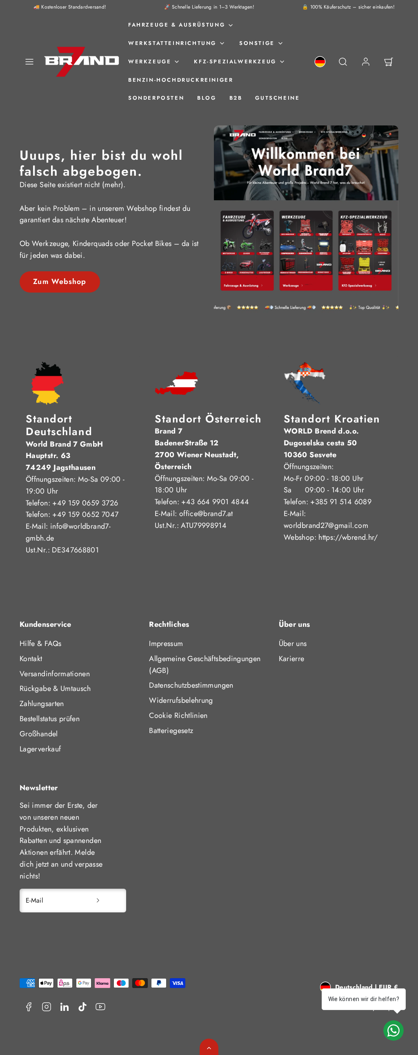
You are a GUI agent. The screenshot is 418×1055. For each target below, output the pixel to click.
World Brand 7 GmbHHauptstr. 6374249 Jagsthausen (64, 456)
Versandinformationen (55, 673)
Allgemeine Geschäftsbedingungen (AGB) (204, 664)
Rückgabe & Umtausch (55, 688)
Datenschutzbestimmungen (191, 685)
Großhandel (39, 734)
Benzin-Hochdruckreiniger (180, 80)
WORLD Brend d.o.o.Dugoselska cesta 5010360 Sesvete (321, 443)
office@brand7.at (206, 513)
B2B (235, 98)
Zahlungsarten (42, 703)
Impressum (166, 643)
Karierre (292, 658)
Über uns (293, 643)
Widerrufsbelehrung (181, 700)
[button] (29, 62)
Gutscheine (277, 98)
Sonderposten (156, 98)
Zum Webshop (59, 281)
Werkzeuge (149, 61)
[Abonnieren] (98, 900)
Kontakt (31, 658)
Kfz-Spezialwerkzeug (235, 61)
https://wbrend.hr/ (348, 537)
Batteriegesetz (171, 730)
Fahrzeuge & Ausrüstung (176, 25)
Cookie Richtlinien (178, 715)
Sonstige (257, 43)
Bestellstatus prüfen (50, 718)
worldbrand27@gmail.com (326, 525)
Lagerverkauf (40, 749)
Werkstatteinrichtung (172, 43)
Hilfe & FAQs (40, 643)
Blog (206, 98)
